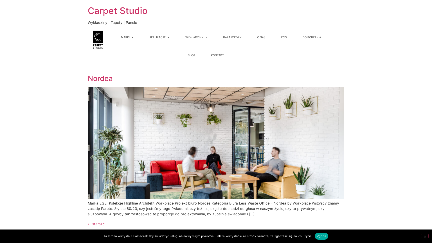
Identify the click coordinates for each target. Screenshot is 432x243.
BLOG (191, 55)
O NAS (261, 37)
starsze (96, 224)
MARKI (125, 37)
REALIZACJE (157, 37)
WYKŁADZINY (194, 37)
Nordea (100, 78)
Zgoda (321, 236)
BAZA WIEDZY (232, 37)
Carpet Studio (118, 10)
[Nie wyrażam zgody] (425, 236)
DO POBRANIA (312, 37)
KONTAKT (217, 55)
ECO (284, 37)
